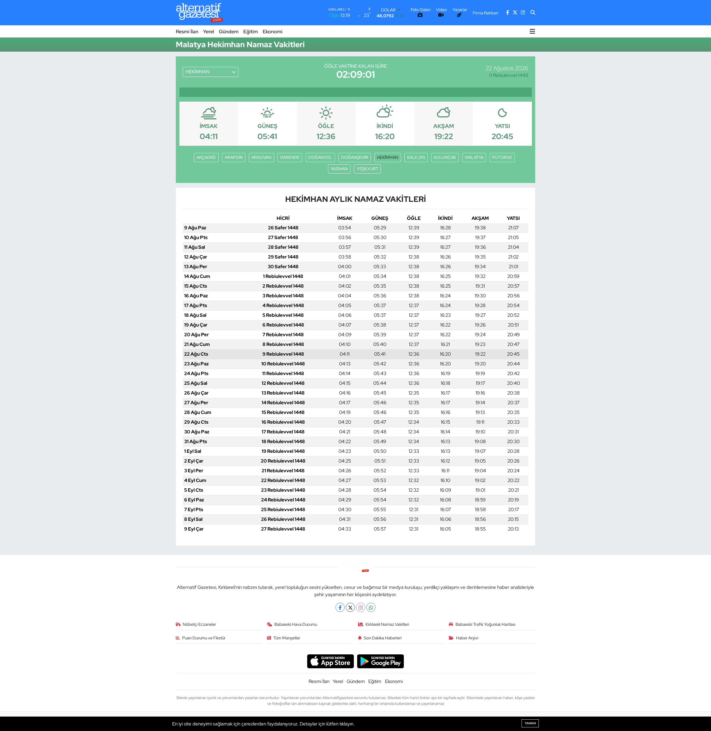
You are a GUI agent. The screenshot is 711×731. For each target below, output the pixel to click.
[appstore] (330, 661)
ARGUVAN (261, 157)
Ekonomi (272, 31)
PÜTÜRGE (502, 157)
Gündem (229, 31)
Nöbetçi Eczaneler (199, 624)
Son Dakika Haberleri (383, 638)
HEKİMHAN (387, 157)
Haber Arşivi (467, 638)
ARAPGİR (234, 157)
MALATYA (474, 157)
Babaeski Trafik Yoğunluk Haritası (485, 624)
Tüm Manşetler (286, 638)
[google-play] (380, 661)
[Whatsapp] (370, 607)
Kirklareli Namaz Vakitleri (387, 624)
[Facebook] (340, 607)
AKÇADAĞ (206, 157)
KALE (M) (416, 157)
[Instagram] (360, 607)
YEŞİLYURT (367, 169)
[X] (350, 607)
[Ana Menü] (532, 31)
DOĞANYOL (320, 157)
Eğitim (250, 31)
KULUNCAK (445, 157)
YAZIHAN (339, 169)
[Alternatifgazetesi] (199, 12)
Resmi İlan (187, 31)
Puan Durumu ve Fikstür (204, 638)
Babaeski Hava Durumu (295, 624)
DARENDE (290, 157)
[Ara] (532, 12)
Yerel (208, 31)
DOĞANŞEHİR (354, 157)
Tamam (530, 723)
